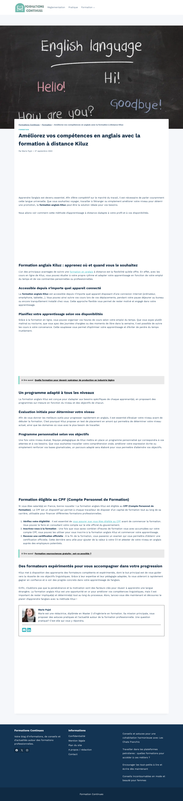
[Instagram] (27, 750)
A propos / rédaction (80, 749)
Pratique (73, 7)
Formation (47, 125)
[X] (22, 750)
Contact (72, 754)
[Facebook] (16, 750)
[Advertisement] (91, 176)
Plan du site (75, 745)
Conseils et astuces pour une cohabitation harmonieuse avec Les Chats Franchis (143, 737)
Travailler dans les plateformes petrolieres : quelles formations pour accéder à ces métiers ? (143, 753)
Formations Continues (29, 125)
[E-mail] (24, 630)
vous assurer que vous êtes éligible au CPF (97, 521)
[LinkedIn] (29, 630)
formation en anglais (81, 271)
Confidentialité (76, 736)
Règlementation (56, 7)
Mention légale (76, 740)
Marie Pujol (27, 151)
